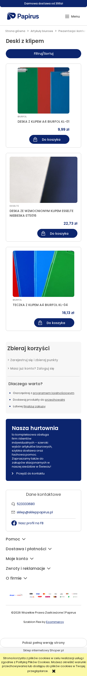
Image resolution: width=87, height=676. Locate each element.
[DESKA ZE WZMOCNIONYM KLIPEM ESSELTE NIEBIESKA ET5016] (43, 180)
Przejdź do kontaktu (30, 473)
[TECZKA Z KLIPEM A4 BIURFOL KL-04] (43, 274)
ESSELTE (14, 206)
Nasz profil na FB (31, 523)
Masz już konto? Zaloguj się (32, 368)
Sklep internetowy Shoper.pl (43, 650)
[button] (72, 16)
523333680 (26, 504)
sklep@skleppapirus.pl (35, 512)
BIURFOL (22, 116)
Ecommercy (55, 622)
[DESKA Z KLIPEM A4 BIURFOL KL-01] (43, 90)
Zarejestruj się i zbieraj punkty (34, 360)
